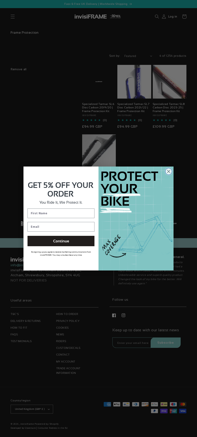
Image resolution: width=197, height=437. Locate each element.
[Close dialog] (168, 171)
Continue (61, 241)
